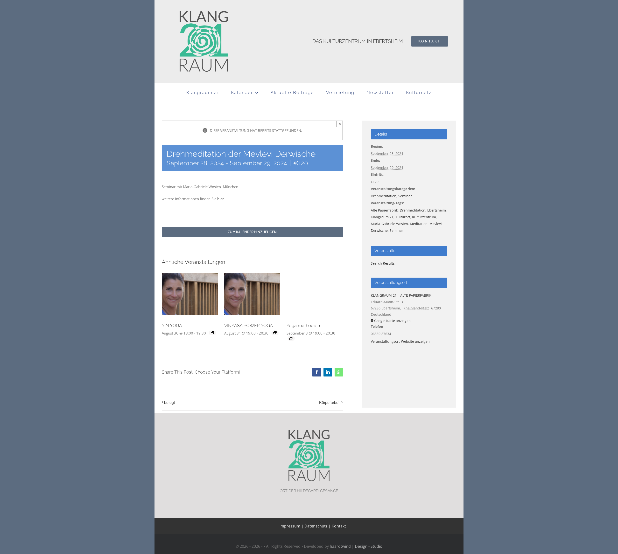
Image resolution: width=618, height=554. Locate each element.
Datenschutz (316, 526)
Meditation (419, 223)
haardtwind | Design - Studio (356, 546)
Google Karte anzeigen (392, 320)
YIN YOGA (172, 325)
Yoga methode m (304, 325)
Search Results (383, 263)
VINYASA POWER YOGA (248, 325)
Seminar (405, 196)
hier (220, 198)
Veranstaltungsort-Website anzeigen (400, 341)
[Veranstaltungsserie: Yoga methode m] (291, 338)
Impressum (290, 526)
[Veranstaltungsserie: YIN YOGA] (212, 332)
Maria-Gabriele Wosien (389, 223)
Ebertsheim (436, 210)
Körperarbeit (329, 402)
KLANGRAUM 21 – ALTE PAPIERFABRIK (401, 295)
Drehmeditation (383, 196)
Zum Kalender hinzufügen (252, 232)
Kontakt (338, 526)
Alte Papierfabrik (384, 210)
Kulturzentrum (424, 217)
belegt (169, 402)
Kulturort (402, 217)
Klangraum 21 (382, 217)
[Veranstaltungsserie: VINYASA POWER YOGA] (275, 332)
